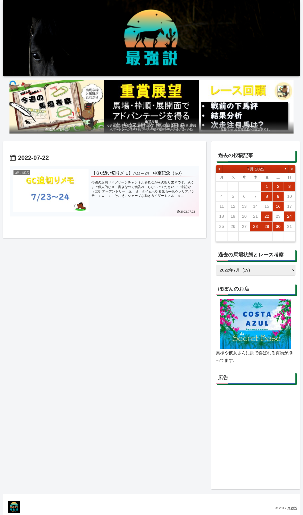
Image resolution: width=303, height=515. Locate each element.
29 (266, 226)
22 (266, 216)
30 (278, 226)
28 (255, 226)
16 (278, 206)
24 (289, 216)
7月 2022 (255, 169)
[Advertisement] (255, 436)
